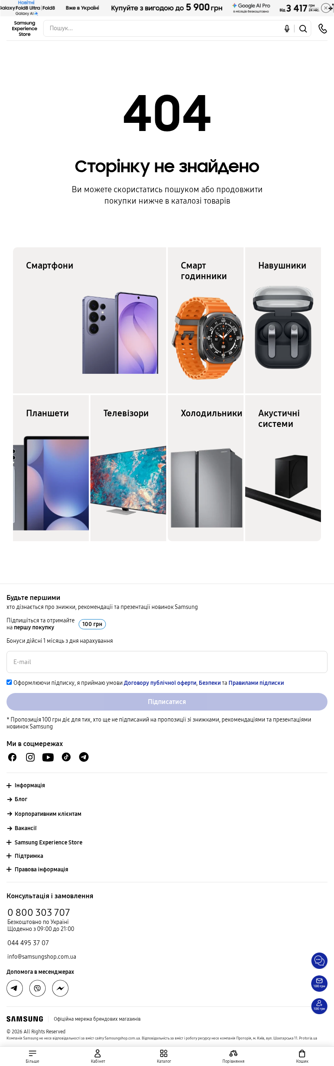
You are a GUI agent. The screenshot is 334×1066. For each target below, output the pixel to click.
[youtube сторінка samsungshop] (48, 757)
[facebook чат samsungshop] (12, 757)
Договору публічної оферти (160, 683)
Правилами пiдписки (256, 683)
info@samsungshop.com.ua (41, 956)
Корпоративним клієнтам (48, 814)
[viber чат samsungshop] (37, 988)
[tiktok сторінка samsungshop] (66, 757)
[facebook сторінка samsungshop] (60, 988)
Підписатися (167, 702)
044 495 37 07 (28, 943)
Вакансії (26, 828)
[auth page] (98, 1056)
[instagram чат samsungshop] (30, 757)
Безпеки (210, 683)
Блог (21, 799)
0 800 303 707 (38, 912)
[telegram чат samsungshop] (84, 757)
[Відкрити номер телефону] (322, 28)
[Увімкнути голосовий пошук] (287, 28)
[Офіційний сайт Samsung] (25, 1019)
